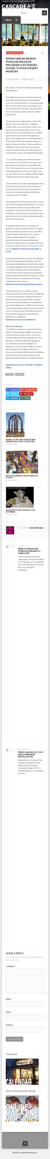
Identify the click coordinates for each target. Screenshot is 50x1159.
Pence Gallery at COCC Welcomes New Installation (30, 754)
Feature (10, 374)
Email (9, 1012)
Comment (11, 966)
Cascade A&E (13, 79)
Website (9, 1025)
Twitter (8, 367)
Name (9, 999)
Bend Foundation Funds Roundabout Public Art (29, 550)
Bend (20, 53)
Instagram (38, 365)
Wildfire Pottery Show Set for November (20, 511)
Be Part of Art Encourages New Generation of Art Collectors (20, 440)
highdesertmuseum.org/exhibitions (21, 319)
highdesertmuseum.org (14, 365)
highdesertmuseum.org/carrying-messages (24, 284)
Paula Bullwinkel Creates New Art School (22, 477)
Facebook (28, 365)
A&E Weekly (11, 53)
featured (20, 374)
